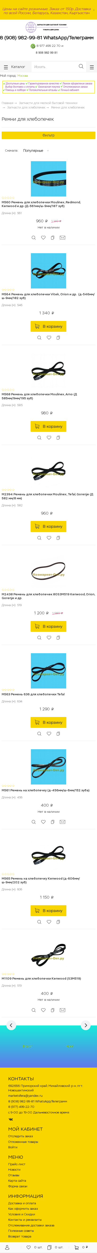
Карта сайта (17, 1181)
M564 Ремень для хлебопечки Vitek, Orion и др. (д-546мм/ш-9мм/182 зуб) (48, 296)
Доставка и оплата (22, 1203)
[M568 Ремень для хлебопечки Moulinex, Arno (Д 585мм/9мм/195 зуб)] (48, 370)
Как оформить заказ (23, 1209)
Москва (22, 76)
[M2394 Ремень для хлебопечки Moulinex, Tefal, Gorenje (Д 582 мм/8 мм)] (48, 471)
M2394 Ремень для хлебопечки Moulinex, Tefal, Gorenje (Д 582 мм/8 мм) (47, 496)
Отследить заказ (20, 1136)
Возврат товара (19, 1236)
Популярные (33, 150)
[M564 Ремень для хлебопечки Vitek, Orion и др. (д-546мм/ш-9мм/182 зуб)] (48, 270)
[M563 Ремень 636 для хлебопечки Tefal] (48, 671)
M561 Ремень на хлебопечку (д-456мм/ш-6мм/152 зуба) (45, 790)
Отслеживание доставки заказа (31, 1225)
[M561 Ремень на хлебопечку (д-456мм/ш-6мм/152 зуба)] (48, 767)
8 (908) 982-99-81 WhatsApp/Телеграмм (46, 38)
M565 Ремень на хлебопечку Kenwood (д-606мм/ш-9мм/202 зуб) (41, 881)
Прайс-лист (16, 1164)
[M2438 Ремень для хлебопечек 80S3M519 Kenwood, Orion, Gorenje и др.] (48, 570)
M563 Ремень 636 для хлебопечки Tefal (33, 694)
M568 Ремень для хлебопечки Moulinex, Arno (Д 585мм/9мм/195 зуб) (39, 396)
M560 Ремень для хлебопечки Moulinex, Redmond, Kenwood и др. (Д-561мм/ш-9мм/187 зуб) (41, 204)
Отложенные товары (23, 1142)
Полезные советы (21, 1231)
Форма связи (17, 1186)
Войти (12, 1147)
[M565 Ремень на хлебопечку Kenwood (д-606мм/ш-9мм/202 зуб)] (48, 855)
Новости (14, 1170)
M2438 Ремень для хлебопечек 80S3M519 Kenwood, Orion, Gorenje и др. (48, 596)
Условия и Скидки (21, 1214)
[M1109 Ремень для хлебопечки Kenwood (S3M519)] (48, 955)
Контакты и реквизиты (25, 1220)
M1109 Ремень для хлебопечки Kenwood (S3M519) (41, 979)
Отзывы (13, 1175)
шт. (38, 1247)
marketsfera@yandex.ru (25, 1096)
